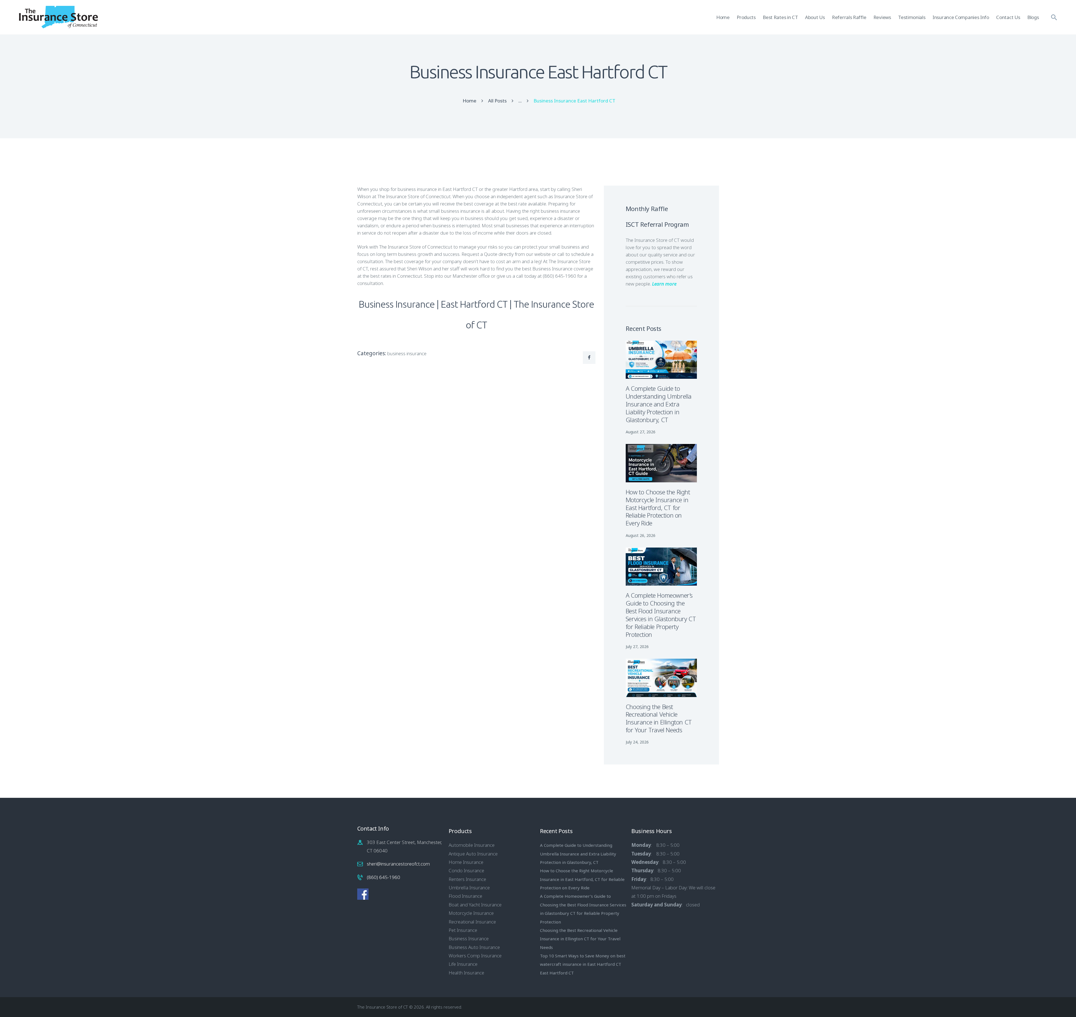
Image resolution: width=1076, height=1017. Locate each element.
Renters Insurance (467, 879)
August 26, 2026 (640, 535)
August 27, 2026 (640, 431)
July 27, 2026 (637, 646)
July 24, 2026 (637, 742)
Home (469, 101)
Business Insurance (469, 938)
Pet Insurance (463, 930)
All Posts (497, 100)
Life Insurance (463, 964)
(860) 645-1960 (383, 877)
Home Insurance (466, 862)
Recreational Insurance (472, 921)
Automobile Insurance (472, 845)
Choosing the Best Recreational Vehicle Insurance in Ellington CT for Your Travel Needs (659, 718)
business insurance (406, 353)
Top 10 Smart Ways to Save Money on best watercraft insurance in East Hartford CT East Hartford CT (582, 964)
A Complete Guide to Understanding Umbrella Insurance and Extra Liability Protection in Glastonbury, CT (659, 404)
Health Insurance (466, 972)
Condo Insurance (466, 870)
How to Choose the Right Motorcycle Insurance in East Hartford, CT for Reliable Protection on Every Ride (658, 507)
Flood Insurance (465, 896)
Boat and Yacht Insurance (475, 904)
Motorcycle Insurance (471, 913)
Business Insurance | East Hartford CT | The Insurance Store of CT (476, 314)
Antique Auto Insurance (473, 853)
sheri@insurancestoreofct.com (398, 864)
